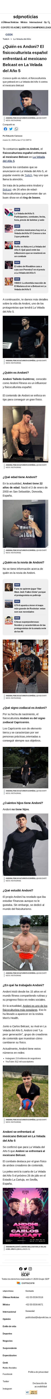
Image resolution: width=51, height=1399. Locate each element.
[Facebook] (5, 129)
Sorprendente (10, 1348)
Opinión (7, 1319)
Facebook (7, 1374)
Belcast (7, 189)
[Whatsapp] (16, 129)
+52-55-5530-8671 (34, 1304)
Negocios (7, 1341)
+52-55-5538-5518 (34, 1297)
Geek (5, 1363)
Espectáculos (10, 1355)
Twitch (6, 39)
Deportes (7, 1334)
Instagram (7, 1389)
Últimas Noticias (11, 22)
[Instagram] (30, 1268)
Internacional (35, 22)
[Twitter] (11, 129)
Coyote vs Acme (10, 27)
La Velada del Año (22, 39)
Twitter (6, 1381)
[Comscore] (25, 1283)
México (24, 22)
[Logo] (25, 17)
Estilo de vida (9, 1326)
